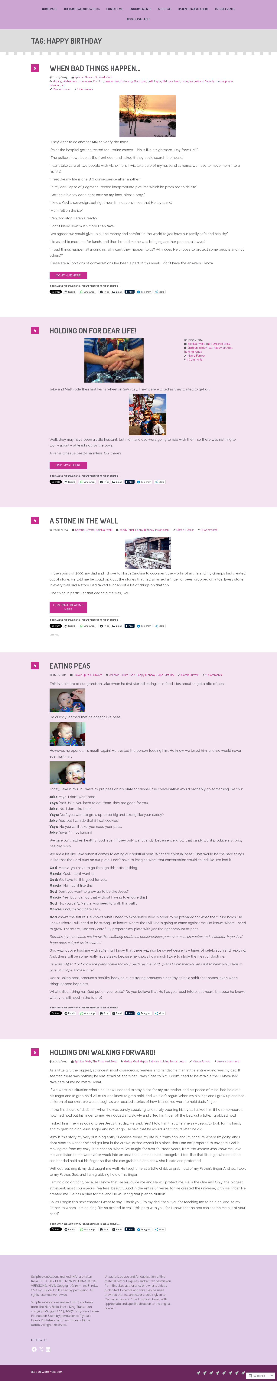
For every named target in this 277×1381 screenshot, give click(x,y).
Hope (184, 81)
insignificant (197, 81)
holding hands (193, 351)
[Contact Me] (211, 1373)
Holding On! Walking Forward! (102, 1052)
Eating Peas (70, 665)
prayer (229, 81)
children (193, 347)
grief (143, 81)
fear (117, 81)
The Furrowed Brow (218, 343)
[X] (41, 1349)
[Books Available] (243, 1373)
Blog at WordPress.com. (47, 1371)
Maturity (209, 81)
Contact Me (114, 9)
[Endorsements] (217, 1373)
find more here (68, 465)
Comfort (98, 81)
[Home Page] (198, 1373)
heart (177, 81)
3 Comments (194, 359)
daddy (203, 347)
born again (85, 81)
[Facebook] (34, 1349)
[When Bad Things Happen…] (35, 68)
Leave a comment (228, 1061)
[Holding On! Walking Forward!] (35, 1052)
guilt (150, 81)
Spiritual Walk (103, 77)
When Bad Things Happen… (95, 68)
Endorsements (140, 9)
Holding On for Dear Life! (93, 330)
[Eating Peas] (35, 665)
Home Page (49, 9)
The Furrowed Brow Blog (82, 9)
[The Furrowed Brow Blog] (204, 1373)
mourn (220, 81)
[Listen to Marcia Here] (230, 1373)
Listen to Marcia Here (193, 9)
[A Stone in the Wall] (35, 520)
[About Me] (224, 1373)
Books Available (138, 19)
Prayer (77, 674)
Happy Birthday (163, 81)
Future (124, 674)
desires (109, 81)
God (136, 81)
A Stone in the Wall (84, 520)
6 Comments (85, 89)
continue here (68, 275)
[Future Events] (237, 1373)
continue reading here (68, 607)
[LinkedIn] (48, 1349)
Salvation (55, 85)
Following (126, 81)
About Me (164, 9)
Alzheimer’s (70, 81)
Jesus (182, 1061)
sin (63, 85)
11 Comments (213, 674)
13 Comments (208, 529)
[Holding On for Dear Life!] (35, 330)
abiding (57, 81)
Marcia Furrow (61, 89)
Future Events (225, 9)
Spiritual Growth (84, 77)
